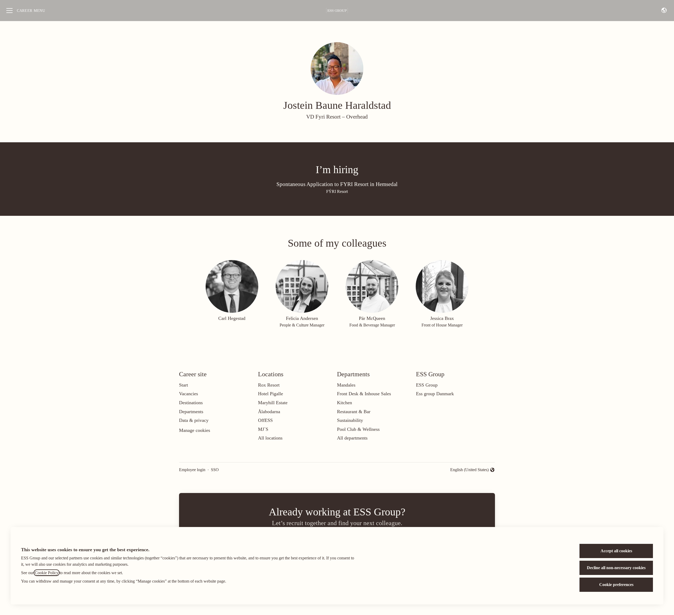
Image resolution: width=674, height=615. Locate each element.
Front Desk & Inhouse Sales (364, 393)
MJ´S (263, 429)
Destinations (191, 402)
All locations (270, 438)
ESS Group (427, 385)
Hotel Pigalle (270, 393)
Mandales (346, 385)
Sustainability (350, 420)
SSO (215, 469)
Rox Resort (269, 385)
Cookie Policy (46, 572)
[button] (664, 10)
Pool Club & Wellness (358, 429)
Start (183, 385)
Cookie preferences (616, 584)
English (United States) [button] (469, 470)
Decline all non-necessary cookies (616, 567)
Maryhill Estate (273, 402)
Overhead (357, 117)
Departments (191, 411)
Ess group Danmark (435, 393)
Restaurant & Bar (353, 411)
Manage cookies (194, 430)
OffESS (265, 420)
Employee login (192, 469)
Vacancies (188, 393)
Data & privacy (194, 420)
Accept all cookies (616, 551)
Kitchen (344, 402)
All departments (352, 438)
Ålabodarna (269, 411)
